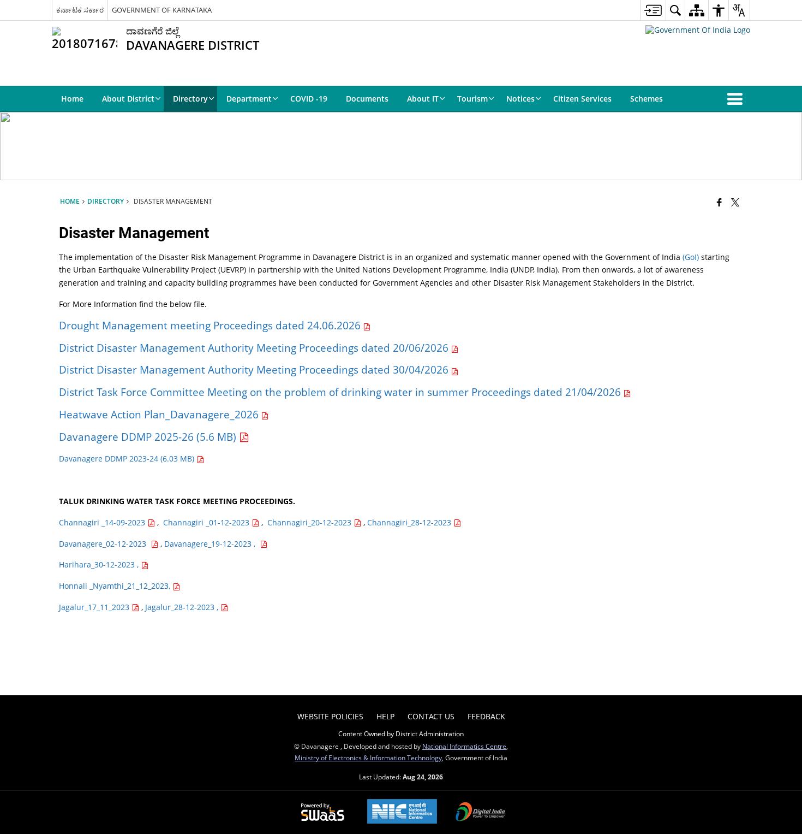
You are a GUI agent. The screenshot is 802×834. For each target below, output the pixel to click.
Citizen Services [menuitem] (582, 98)
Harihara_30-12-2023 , (100, 564)
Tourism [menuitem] (472, 98)
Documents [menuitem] (367, 98)
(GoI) (691, 257)
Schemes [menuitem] (646, 98)
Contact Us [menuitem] (431, 716)
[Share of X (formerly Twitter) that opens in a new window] (735, 202)
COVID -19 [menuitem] (308, 98)
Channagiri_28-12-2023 (410, 522)
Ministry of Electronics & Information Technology (368, 757)
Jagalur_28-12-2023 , (182, 607)
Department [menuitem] (249, 98)
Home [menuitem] (72, 98)
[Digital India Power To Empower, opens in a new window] (480, 812)
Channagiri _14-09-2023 (103, 522)
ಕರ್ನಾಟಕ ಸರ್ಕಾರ (80, 10)
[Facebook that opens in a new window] (719, 202)
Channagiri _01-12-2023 (207, 522)
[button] (737, 98)
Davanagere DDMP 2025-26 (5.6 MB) (149, 436)
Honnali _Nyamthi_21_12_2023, (115, 586)
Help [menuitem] (385, 716)
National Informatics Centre (464, 746)
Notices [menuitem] (520, 98)
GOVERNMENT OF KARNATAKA (162, 10)
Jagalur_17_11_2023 (95, 607)
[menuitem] (653, 10)
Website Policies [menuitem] (330, 716)
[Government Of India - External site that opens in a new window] (697, 30)
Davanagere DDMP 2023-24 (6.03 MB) (127, 458)
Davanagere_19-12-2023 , (212, 544)
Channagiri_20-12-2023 (310, 522)
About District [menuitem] (128, 98)
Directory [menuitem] (190, 98)
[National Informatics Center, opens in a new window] (402, 812)
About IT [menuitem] (423, 98)
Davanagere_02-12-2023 (105, 544)
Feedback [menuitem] (486, 716)
